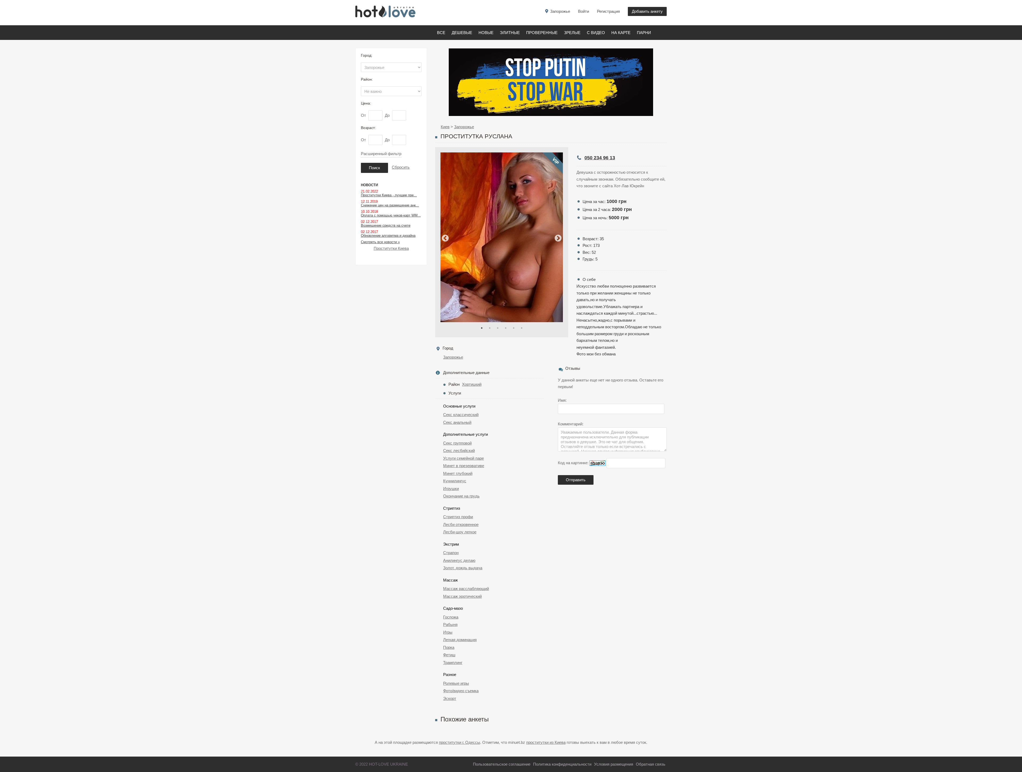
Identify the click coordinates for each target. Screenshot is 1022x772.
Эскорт (449, 698)
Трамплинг (452, 662)
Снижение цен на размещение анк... (390, 205)
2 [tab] (489, 328)
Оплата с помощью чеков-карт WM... (391, 215)
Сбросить (401, 167)
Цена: (366, 103)
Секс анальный (457, 422)
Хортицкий (471, 384)
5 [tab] (513, 328)
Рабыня (450, 624)
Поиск (374, 167)
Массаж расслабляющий (466, 588)
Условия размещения (613, 764)
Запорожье (453, 357)
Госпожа (450, 617)
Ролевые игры (456, 683)
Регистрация (608, 11)
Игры (447, 632)
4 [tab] (505, 328)
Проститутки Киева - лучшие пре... (389, 195)
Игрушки (451, 488)
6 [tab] (521, 328)
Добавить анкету (647, 11)
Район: (367, 79)
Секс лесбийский (459, 450)
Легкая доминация (460, 639)
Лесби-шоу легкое (459, 532)
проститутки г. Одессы (459, 742)
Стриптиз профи (458, 516)
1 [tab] (481, 328)
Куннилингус (454, 481)
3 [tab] (497, 328)
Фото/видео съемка (461, 690)
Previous (445, 238)
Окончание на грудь (461, 496)
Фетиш (449, 655)
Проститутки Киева (391, 248)
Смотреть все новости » (380, 242)
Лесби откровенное (461, 524)
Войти (583, 11)
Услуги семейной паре (463, 458)
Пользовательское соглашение (501, 764)
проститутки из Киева (546, 742)
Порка (448, 647)
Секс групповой (457, 443)
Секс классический (461, 414)
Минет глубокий (457, 473)
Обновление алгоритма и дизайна (388, 236)
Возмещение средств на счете (385, 225)
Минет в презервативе (463, 465)
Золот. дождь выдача (462, 568)
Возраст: (368, 128)
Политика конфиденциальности (562, 764)
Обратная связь (650, 764)
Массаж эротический (462, 596)
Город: (366, 55)
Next (558, 238)
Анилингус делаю (459, 560)
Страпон (451, 552)
